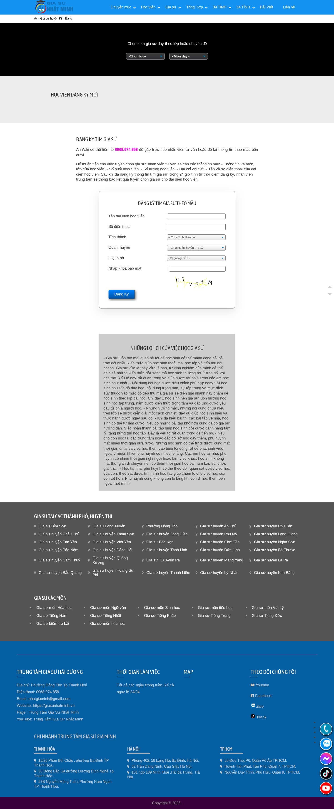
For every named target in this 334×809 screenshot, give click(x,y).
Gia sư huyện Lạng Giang (275, 534)
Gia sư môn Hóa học (54, 608)
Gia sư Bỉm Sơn (52, 526)
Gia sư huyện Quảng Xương (110, 560)
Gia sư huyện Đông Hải (112, 550)
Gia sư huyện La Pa (271, 560)
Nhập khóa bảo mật (124, 268)
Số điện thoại (119, 226)
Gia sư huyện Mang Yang (221, 560)
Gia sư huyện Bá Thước (274, 550)
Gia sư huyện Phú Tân (273, 526)
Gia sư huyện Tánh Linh (166, 550)
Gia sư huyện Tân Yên (58, 542)
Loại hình (116, 258)
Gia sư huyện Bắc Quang (60, 573)
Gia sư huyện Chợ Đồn (219, 542)
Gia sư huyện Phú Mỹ (218, 534)
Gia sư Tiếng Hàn (51, 615)
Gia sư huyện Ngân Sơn (274, 542)
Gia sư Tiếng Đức (267, 615)
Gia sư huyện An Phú (218, 526)
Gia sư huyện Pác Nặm (58, 550)
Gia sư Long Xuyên (108, 526)
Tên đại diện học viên (126, 216)
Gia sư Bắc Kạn (159, 542)
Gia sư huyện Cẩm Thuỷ (59, 560)
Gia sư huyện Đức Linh (220, 550)
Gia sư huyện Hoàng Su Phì (112, 572)
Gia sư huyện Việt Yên (111, 542)
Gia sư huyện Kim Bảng (274, 573)
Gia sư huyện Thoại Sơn (113, 534)
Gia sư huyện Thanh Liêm (168, 573)
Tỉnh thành (117, 237)
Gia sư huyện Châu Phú (59, 534)
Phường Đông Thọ (161, 526)
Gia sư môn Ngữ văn (108, 608)
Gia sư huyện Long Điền (166, 534)
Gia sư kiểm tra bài (52, 623)
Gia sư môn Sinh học (162, 608)
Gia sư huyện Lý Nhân (219, 573)
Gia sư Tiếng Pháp (160, 615)
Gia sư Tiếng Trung (214, 615)
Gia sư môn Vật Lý (268, 608)
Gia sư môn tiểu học (215, 608)
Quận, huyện (119, 247)
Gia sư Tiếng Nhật (105, 615)
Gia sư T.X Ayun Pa (163, 560)
